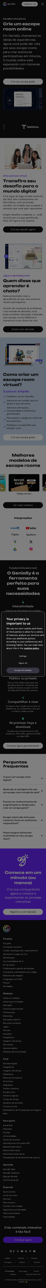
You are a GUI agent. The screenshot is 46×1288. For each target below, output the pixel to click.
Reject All (23, 663)
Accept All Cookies (23, 670)
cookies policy (31, 648)
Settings (23, 656)
